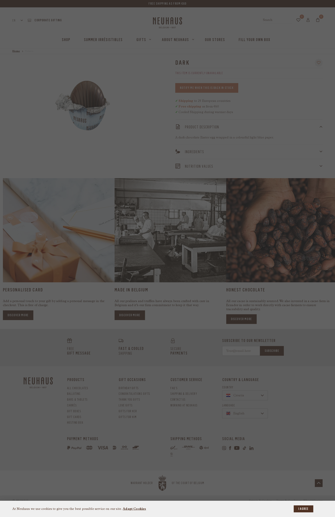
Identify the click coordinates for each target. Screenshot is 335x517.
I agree (303, 509)
